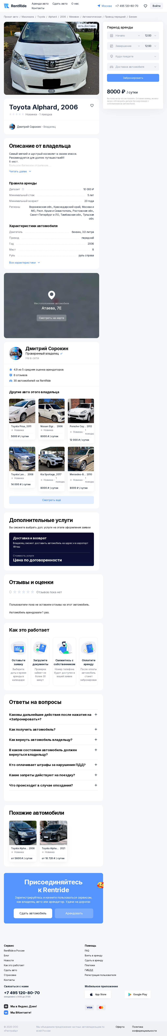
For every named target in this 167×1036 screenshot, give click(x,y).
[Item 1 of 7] (23, 833)
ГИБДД (89, 970)
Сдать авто (60, 3)
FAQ (87, 950)
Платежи (90, 965)
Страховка (10, 975)
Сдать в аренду (94, 960)
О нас (75, 3)
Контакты (38, 8)
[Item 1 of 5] (51, 411)
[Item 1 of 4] (81, 411)
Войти (156, 5)
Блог (6, 955)
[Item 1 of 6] (51, 58)
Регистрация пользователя (100, 975)
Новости (9, 960)
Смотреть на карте (51, 318)
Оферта (120, 1026)
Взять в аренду (93, 955)
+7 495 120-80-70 (22, 992)
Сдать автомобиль (32, 913)
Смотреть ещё (51, 500)
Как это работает (14, 965)
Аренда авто (40, 3)
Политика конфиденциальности (144, 1028)
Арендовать (74, 913)
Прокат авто (11, 16)
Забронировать (133, 77)
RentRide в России (14, 950)
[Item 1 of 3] (22, 411)
